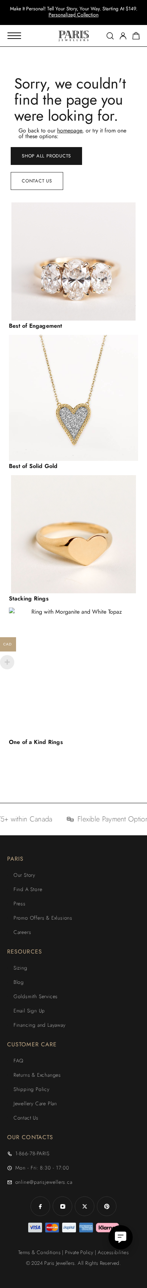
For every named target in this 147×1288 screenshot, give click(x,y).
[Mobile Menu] (14, 35)
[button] (67, 18)
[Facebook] (40, 1206)
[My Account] (123, 36)
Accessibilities (113, 1252)
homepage (69, 130)
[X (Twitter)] (85, 1206)
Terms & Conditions (39, 1252)
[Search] (110, 36)
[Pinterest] (107, 1206)
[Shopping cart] (136, 37)
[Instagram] (62, 1206)
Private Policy (79, 1252)
